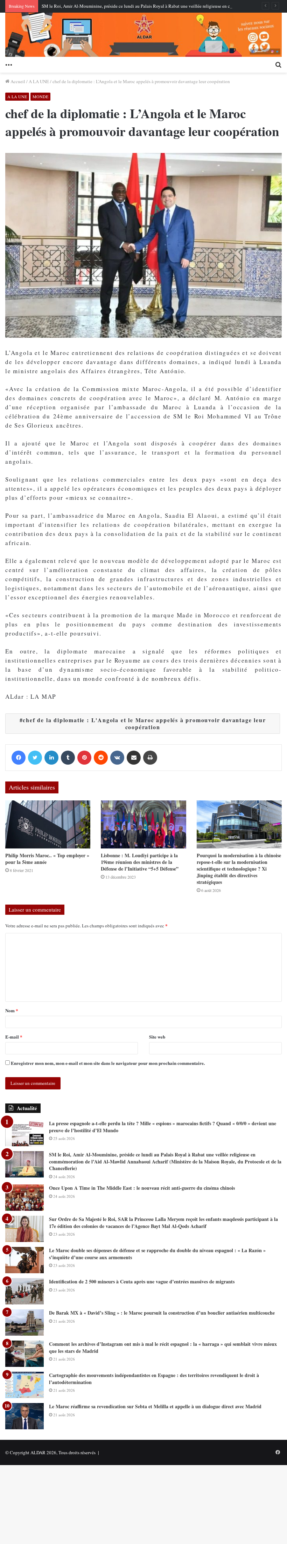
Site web (157, 1036)
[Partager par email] (134, 758)
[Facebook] (19, 758)
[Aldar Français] (143, 35)
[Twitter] (35, 758)
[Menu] (8, 64)
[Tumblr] (68, 758)
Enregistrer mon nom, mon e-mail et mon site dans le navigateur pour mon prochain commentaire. (108, 1063)
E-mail (13, 1036)
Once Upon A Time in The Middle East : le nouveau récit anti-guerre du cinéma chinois (142, 1187)
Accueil (17, 81)
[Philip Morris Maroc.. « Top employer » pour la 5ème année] (47, 824)
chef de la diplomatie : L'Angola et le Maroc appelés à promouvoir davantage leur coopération (144, 723)
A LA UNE (39, 81)
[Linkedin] (51, 758)
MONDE (40, 96)
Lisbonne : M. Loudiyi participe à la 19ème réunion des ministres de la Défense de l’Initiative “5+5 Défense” (139, 862)
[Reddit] (101, 758)
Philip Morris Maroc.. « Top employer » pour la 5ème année (47, 859)
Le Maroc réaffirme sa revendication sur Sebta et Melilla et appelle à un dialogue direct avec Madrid (155, 1406)
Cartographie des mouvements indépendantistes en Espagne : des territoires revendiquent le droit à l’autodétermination (154, 1378)
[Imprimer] (150, 758)
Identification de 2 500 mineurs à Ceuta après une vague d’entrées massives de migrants (141, 1281)
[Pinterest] (84, 758)
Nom (11, 1010)
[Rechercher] (278, 64)
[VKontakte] (117, 758)
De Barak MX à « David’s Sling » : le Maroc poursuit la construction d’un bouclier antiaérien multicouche (162, 1312)
